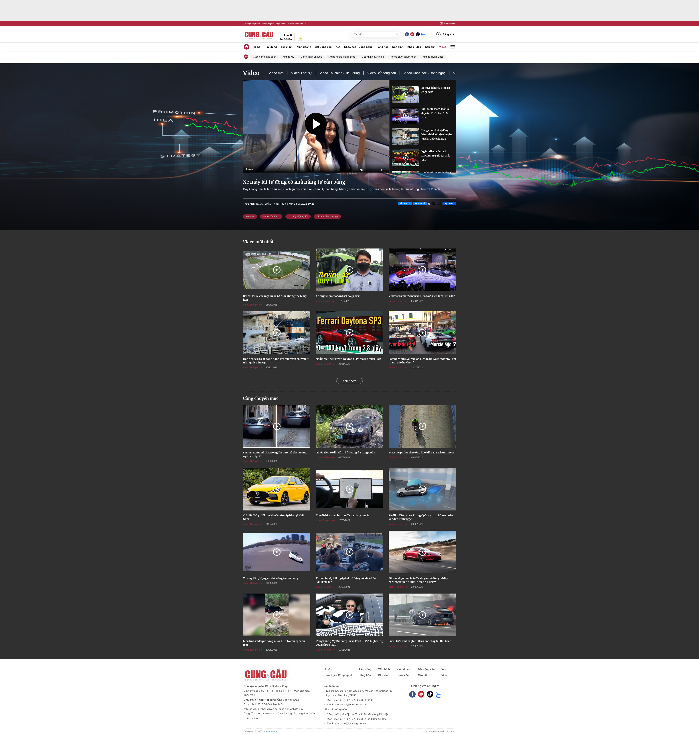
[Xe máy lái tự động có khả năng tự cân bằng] (276, 552)
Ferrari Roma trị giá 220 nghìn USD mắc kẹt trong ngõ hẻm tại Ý (275, 454)
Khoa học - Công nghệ (358, 46)
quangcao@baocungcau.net (273, 23)
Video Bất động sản (381, 73)
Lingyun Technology (327, 216)
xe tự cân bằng (271, 216)
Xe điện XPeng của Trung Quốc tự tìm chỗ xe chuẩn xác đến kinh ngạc (421, 517)
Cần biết (430, 46)
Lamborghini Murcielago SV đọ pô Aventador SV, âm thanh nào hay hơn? (422, 360)
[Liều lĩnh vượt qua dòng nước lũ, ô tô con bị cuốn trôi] (276, 615)
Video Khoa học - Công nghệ (425, 73)
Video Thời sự (301, 73)
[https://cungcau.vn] (259, 34)
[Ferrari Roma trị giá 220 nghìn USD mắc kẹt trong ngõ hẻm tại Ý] (276, 426)
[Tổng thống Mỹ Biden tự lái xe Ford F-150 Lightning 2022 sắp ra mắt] (349, 615)
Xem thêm (349, 381)
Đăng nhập (449, 34)
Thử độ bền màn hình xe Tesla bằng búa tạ (343, 515)
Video (442, 46)
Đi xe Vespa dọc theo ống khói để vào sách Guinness (421, 452)
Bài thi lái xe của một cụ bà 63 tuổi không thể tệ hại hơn (275, 297)
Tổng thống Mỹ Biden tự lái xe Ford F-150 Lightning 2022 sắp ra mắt (349, 642)
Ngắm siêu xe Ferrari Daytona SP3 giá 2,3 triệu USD (435, 155)
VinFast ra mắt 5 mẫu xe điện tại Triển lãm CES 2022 (435, 113)
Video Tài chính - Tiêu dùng (340, 73)
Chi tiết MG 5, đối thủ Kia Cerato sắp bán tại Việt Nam (273, 517)
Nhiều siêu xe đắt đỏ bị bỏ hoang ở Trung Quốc (345, 452)
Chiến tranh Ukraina (311, 56)
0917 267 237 (301, 23)
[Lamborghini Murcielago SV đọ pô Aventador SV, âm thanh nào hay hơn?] (422, 332)
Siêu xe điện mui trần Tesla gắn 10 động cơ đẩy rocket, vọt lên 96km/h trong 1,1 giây (418, 580)
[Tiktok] (430, 694)
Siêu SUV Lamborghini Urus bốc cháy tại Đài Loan (420, 641)
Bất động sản (323, 46)
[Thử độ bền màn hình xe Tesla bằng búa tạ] (349, 489)
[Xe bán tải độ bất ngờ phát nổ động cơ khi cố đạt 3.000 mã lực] (349, 552)
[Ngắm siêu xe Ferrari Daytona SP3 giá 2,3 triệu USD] (405, 157)
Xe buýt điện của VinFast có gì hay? (435, 90)
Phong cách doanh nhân (403, 56)
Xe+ (338, 46)
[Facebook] (407, 34)
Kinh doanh (304, 46)
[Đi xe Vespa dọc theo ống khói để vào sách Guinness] (422, 426)
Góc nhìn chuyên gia (373, 56)
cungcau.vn (272, 731)
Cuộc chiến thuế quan (264, 56)
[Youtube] (412, 34)
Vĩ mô (256, 46)
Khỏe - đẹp (414, 46)
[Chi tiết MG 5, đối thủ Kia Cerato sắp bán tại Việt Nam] (276, 489)
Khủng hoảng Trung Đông (341, 56)
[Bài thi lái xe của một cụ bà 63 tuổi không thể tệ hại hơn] (276, 269)
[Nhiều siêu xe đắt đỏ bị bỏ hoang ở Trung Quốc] (349, 426)
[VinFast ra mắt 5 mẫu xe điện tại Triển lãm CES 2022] (405, 115)
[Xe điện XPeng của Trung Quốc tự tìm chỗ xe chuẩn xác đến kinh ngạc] (422, 489)
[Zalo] (423, 34)
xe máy (250, 216)
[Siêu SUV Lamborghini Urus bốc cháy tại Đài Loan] (422, 615)
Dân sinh (397, 46)
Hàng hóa (382, 46)
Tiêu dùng (270, 46)
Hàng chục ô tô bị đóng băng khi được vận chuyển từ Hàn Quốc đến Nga (436, 134)
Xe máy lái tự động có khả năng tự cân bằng (270, 578)
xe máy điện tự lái (298, 216)
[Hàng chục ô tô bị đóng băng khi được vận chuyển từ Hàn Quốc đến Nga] (405, 136)
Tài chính (287, 46)
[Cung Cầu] (280, 672)
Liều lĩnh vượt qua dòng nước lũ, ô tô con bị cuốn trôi (274, 642)
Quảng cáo (249, 23)
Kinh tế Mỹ (288, 56)
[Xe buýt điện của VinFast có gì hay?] (405, 94)
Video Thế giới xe (252, 304)
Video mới (276, 73)
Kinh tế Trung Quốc (433, 56)
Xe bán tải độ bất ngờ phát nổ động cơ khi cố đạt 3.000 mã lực (346, 580)
